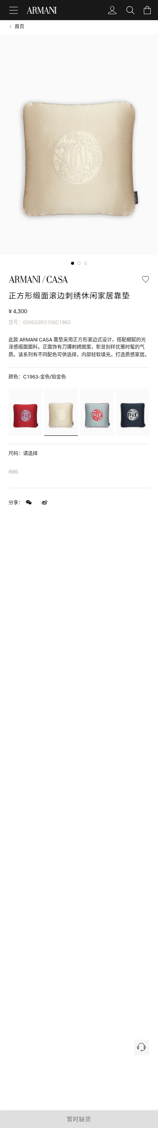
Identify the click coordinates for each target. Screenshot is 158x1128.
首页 (19, 26)
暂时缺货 (79, 1119)
